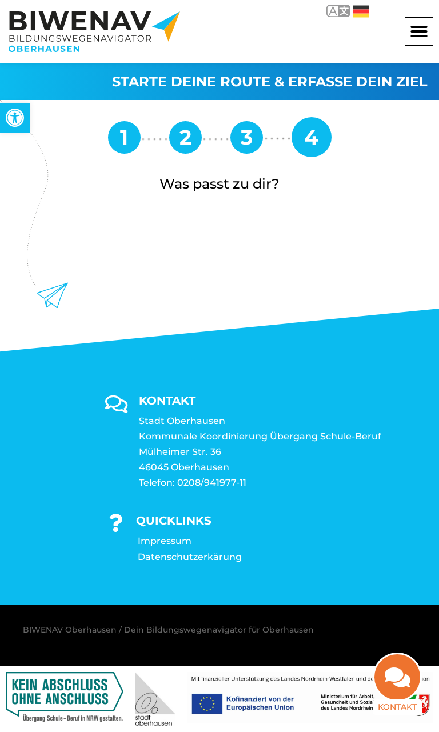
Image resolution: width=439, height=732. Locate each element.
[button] (419, 31)
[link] (15, 118)
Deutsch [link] (353, 10)
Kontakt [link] (397, 707)
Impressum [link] (164, 540)
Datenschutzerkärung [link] (190, 556)
